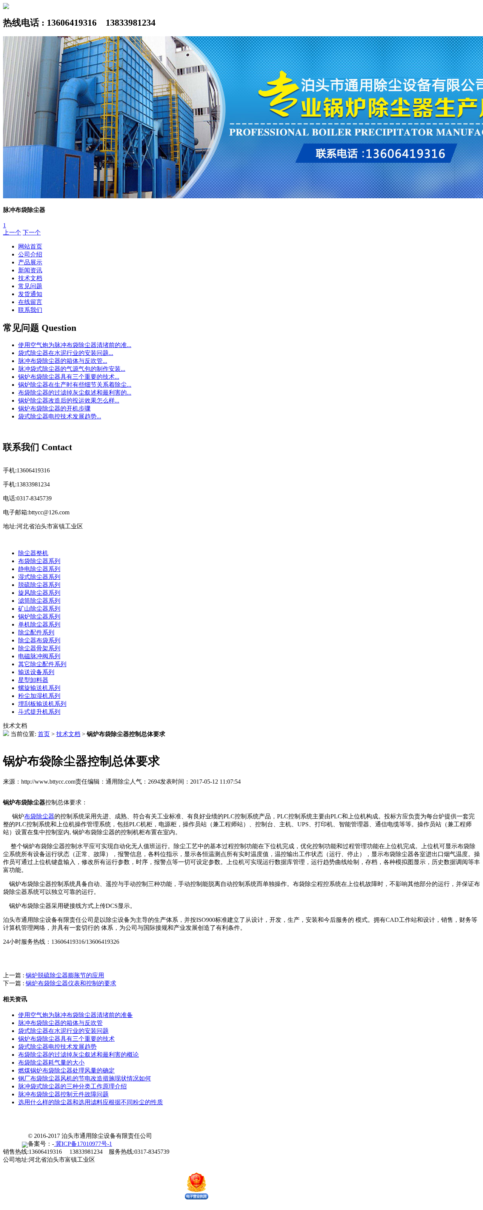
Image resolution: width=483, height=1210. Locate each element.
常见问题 (30, 286)
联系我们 (30, 310)
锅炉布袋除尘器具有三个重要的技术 (66, 1039)
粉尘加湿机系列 (39, 696)
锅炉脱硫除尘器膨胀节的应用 (65, 975)
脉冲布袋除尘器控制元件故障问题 (63, 1094)
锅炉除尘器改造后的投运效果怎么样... (68, 400)
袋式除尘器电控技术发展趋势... (59, 416)
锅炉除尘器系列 (39, 616)
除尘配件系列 (36, 632)
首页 (44, 734)
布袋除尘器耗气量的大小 (51, 1062)
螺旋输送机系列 (39, 688)
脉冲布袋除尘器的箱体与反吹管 (60, 1023)
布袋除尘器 (39, 816)
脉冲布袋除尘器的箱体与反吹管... (62, 361)
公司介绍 (30, 254)
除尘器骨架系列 (39, 648)
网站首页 (30, 246)
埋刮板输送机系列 (42, 704)
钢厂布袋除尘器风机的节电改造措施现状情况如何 (84, 1078)
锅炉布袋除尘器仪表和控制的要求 (71, 983)
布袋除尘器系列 (39, 561)
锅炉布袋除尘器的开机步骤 (54, 408)
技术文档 (30, 278)
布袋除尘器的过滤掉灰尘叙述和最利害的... (74, 392)
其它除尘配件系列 (42, 664)
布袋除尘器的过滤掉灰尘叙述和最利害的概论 (78, 1054)
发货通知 (30, 294)
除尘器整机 (33, 553)
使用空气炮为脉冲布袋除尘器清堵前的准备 (75, 1015)
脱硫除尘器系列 (39, 585)
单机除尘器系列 (39, 624)
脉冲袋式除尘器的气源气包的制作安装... (71, 369)
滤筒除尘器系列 (39, 600)
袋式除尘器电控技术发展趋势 (57, 1046)
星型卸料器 (33, 680)
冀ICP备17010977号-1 (83, 1144)
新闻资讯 (30, 270)
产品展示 (30, 262)
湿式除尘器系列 (39, 577)
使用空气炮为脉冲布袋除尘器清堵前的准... (74, 345)
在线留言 (30, 302)
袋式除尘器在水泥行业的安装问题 (63, 1031)
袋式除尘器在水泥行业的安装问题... (65, 353)
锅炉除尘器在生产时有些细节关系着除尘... (74, 384)
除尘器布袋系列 (39, 640)
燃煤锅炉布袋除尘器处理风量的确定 (66, 1070)
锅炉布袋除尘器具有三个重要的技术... (68, 376)
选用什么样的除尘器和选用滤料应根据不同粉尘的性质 (90, 1102)
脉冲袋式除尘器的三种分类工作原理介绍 (72, 1086)
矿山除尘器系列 (39, 608)
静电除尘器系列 (39, 569)
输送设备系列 (36, 672)
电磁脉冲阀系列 (39, 656)
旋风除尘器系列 (39, 593)
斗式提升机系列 (39, 711)
